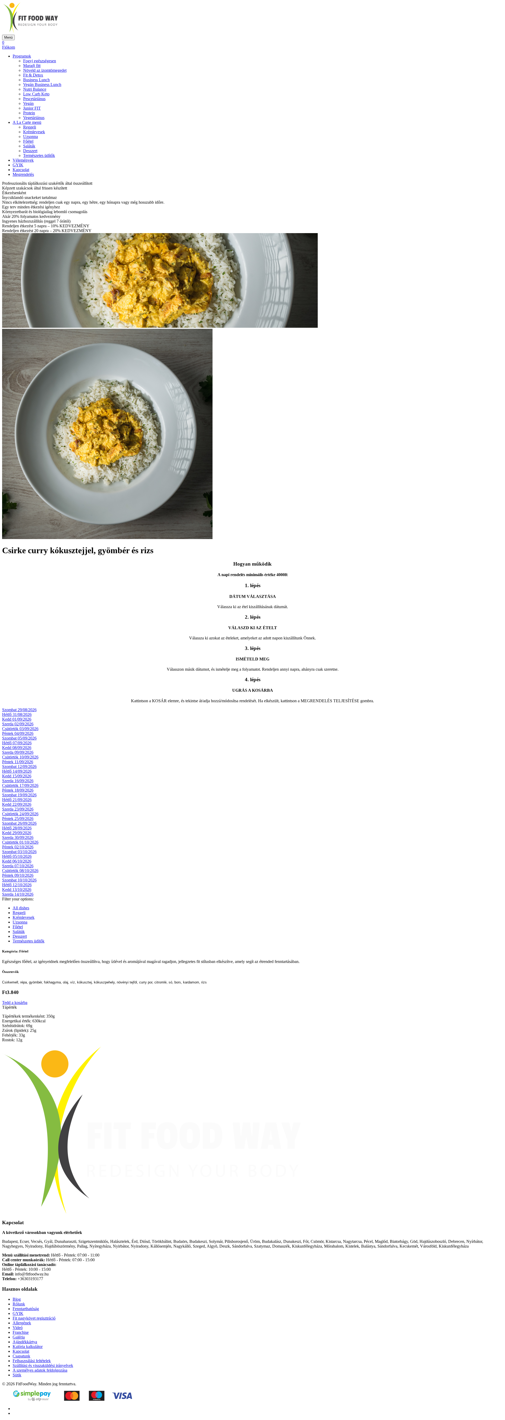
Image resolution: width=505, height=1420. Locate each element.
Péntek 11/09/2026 (17, 762)
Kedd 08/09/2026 (16, 747)
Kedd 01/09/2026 (16, 719)
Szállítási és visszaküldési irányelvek (43, 1365)
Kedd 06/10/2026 (16, 861)
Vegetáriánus (33, 117)
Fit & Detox (33, 75)
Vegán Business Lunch (42, 84)
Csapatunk (21, 1356)
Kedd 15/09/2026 (16, 776)
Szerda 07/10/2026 (17, 866)
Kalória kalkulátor (28, 1346)
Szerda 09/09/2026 (17, 752)
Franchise (21, 1332)
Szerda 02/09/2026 (17, 724)
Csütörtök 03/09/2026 (20, 728)
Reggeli (29, 127)
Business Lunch (36, 80)
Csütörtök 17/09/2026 (20, 785)
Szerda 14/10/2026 (17, 894)
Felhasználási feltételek (32, 1361)
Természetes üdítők (39, 155)
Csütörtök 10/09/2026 (20, 757)
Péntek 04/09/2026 (17, 733)
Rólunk (19, 1304)
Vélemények (23, 160)
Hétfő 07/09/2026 (17, 743)
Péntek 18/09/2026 (17, 790)
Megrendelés (23, 174)
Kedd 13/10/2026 (16, 889)
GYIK (18, 165)
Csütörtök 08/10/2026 (20, 870)
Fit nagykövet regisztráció (34, 1318)
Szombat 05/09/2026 (19, 738)
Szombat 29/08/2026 (19, 710)
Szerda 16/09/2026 (17, 780)
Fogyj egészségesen (39, 61)
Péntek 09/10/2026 (17, 875)
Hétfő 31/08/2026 (17, 714)
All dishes (21, 908)
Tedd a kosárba (14, 1002)
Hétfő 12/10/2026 (17, 885)
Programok (22, 56)
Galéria (19, 1337)
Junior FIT (32, 108)
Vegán (28, 103)
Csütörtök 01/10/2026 (20, 842)
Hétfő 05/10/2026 (17, 856)
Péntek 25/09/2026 (17, 818)
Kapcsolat (21, 169)
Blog (17, 1299)
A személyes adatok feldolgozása (40, 1370)
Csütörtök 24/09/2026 (20, 814)
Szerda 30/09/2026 (17, 837)
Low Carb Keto (36, 94)
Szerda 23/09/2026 (17, 809)
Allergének (22, 1323)
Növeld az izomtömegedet (45, 70)
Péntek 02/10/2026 (17, 847)
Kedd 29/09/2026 (16, 833)
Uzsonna (30, 136)
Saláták (29, 146)
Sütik (17, 1375)
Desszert (30, 150)
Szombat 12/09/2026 (19, 766)
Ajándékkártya (25, 1342)
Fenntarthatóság (26, 1308)
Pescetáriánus (34, 98)
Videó (18, 1327)
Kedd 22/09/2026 (16, 804)
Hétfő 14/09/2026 (17, 771)
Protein (29, 113)
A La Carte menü (27, 122)
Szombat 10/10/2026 (19, 880)
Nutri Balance (34, 89)
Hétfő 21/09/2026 (17, 799)
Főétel (28, 141)
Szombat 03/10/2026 (19, 851)
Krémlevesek (34, 132)
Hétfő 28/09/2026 (17, 828)
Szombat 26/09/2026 (19, 823)
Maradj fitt (32, 65)
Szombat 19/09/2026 (19, 795)
